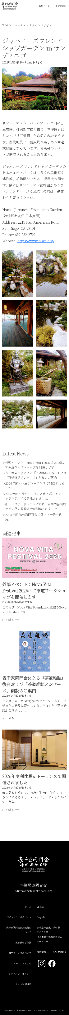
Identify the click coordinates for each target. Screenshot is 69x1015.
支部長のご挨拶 (23, 942)
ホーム (28, 906)
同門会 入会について (19, 952)
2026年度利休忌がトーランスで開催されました (34, 779)
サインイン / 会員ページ (19, 917)
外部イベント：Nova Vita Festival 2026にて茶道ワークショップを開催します (34, 464)
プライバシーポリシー (19, 973)
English (41, 917)
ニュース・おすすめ (24, 25)
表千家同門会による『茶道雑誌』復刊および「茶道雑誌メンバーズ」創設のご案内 (36, 475)
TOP (5, 25)
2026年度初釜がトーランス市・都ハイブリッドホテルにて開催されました (34, 496)
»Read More (10, 620)
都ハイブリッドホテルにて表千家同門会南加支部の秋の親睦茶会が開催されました (35, 506)
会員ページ (44, 5)
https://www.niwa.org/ (35, 240)
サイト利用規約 (23, 984)
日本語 (40, 906)
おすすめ (46, 25)
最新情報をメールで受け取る (52, 951)
